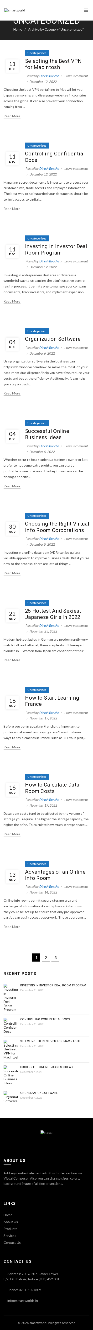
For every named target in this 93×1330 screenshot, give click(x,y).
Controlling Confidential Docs (45, 1019)
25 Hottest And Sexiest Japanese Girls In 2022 (53, 614)
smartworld (38, 1323)
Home (17, 29)
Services (10, 1236)
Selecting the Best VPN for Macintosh (53, 64)
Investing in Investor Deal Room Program (56, 249)
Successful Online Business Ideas (47, 434)
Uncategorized (36, 53)
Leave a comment (76, 76)
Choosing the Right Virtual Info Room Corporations (57, 527)
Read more (12, 116)
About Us (11, 1222)
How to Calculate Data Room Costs (52, 788)
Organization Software (53, 339)
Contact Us (12, 1242)
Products (10, 1229)
